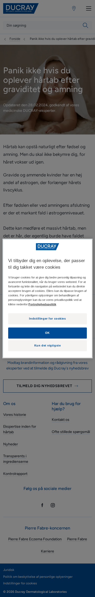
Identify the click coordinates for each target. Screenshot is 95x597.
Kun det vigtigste (47, 345)
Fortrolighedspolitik (42, 304)
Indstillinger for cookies (47, 318)
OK (47, 332)
